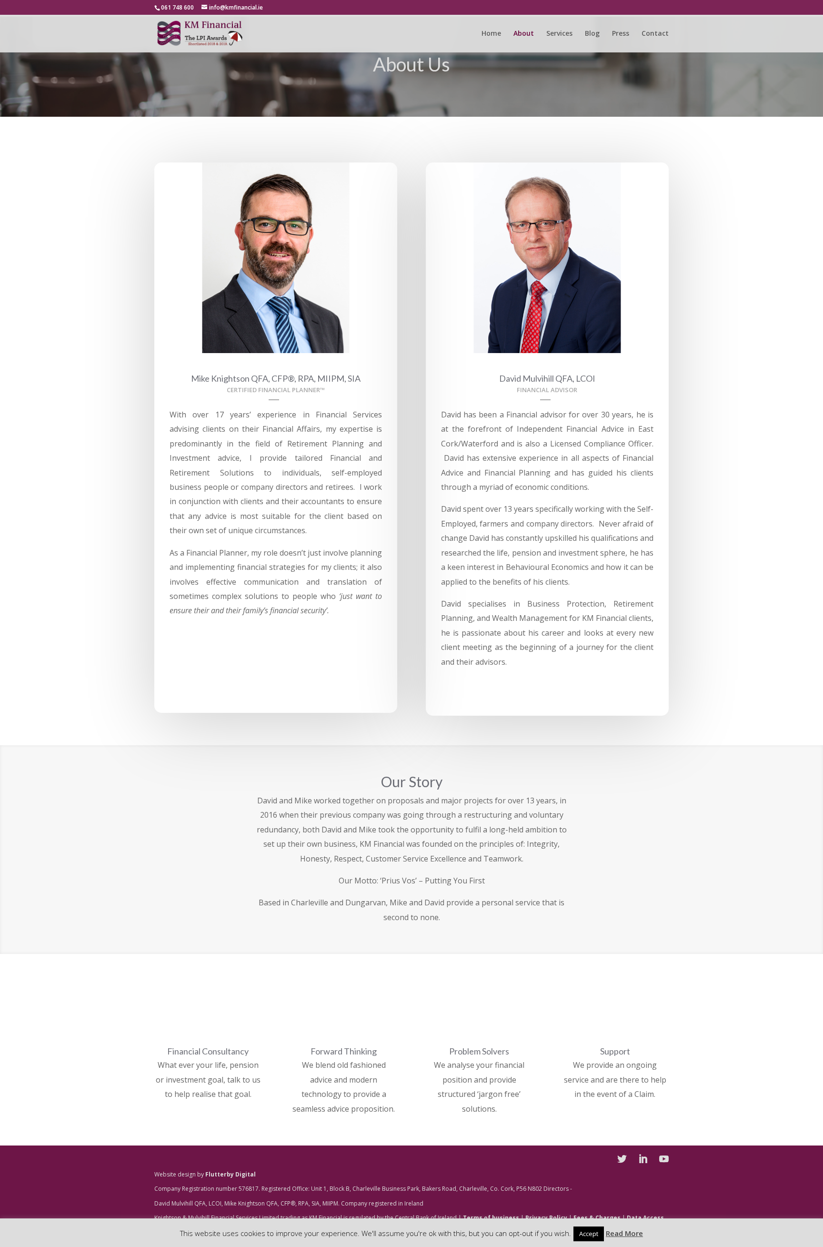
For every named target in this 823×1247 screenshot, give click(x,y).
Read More (624, 1233)
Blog (592, 34)
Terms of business (491, 1218)
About (523, 34)
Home (491, 34)
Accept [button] (588, 1233)
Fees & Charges (597, 1218)
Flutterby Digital (230, 1174)
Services (559, 34)
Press (620, 34)
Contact (655, 34)
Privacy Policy (546, 1218)
